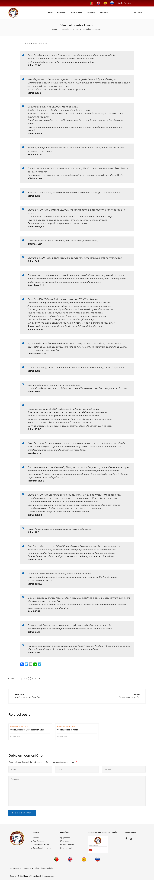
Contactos (103, 12)
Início (50, 12)
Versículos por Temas (69, 29)
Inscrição (91, 12)
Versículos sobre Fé (129, 697)
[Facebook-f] (126, 838)
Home (54, 29)
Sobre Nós (61, 12)
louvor (34, 678)
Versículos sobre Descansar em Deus (27, 730)
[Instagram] (131, 838)
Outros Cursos (76, 12)
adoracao (14, 678)
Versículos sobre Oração (27, 697)
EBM (25, 678)
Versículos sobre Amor (67, 730)
